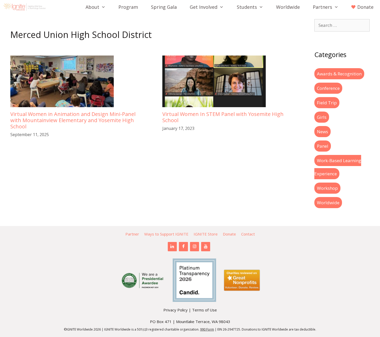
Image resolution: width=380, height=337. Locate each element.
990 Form (207, 329)
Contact (248, 234)
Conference (328, 88)
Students (247, 7)
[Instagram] (194, 246)
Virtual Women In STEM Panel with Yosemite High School (223, 117)
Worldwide (288, 7)
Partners (322, 7)
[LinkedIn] (172, 246)
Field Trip (327, 103)
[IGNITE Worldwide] (26, 7)
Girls (321, 117)
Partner (132, 234)
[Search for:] (342, 25)
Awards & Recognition (339, 74)
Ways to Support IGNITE (166, 234)
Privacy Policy (175, 309)
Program (128, 7)
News (322, 132)
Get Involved (203, 7)
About (92, 7)
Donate (229, 234)
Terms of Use (204, 309)
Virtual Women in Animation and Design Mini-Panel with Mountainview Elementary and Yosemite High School (72, 120)
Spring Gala (164, 7)
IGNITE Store (206, 234)
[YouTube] (205, 246)
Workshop (327, 188)
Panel (322, 146)
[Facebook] (183, 246)
